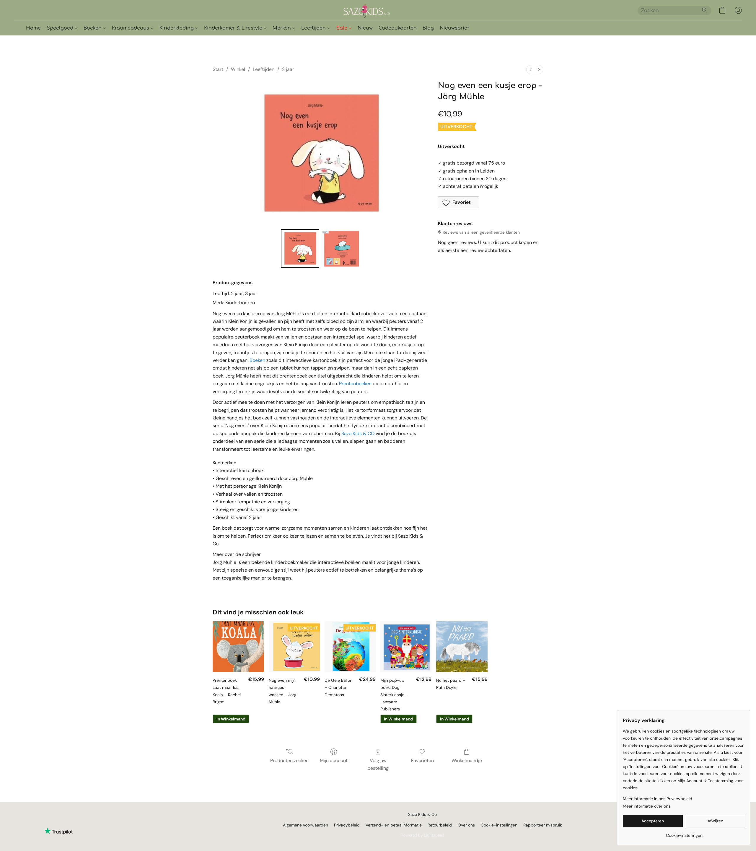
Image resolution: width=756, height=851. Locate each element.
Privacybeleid (347, 825)
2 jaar (288, 69)
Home (33, 28)
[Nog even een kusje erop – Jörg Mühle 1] (341, 248)
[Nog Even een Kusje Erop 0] (300, 248)
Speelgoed (61, 28)
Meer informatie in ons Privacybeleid (657, 798)
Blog (428, 28)
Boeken (93, 28)
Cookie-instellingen (499, 825)
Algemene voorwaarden (305, 825)
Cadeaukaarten (398, 28)
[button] (387, 10)
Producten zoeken (289, 760)
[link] (684, 833)
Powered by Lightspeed (422, 835)
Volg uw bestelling (378, 764)
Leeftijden (314, 28)
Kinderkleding (177, 28)
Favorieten (422, 760)
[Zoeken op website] (704, 10)
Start (218, 69)
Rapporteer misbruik (542, 825)
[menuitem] (531, 69)
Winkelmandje (467, 760)
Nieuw (365, 28)
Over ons (466, 825)
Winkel (238, 69)
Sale (342, 28)
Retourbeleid (440, 825)
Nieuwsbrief (454, 28)
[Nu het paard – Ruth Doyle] (461, 646)
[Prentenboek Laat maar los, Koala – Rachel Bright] (238, 646)
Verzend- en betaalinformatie (394, 825)
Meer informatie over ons (646, 806)
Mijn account (334, 760)
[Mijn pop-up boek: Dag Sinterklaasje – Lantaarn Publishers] (405, 646)
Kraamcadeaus (131, 28)
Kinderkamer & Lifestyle (234, 28)
